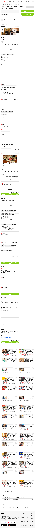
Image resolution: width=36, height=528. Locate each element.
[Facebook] (5, 522)
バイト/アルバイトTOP (4, 507)
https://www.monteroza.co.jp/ (6, 337)
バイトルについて (23, 524)
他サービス (26, 1)
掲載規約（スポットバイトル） (24, 522)
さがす (10, 1)
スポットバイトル (32, 515)
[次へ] (18, 27)
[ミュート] (16, 161)
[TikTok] (14, 522)
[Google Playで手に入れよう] (12, 525)
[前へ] (16, 27)
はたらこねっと (32, 522)
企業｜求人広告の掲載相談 (24, 525)
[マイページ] (33, 1)
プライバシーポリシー (23, 516)
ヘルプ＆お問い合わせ (23, 514)
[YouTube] (8, 522)
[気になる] (16, 349)
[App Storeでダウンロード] (4, 525)
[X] (11, 522)
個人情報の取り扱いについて (24, 517)
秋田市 (14, 507)
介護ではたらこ (32, 525)
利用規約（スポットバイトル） (24, 521)
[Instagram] (2, 522)
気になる (14, 1)
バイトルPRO (31, 521)
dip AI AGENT (31, 518)
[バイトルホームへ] (3, 1)
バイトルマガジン (32, 519)
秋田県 (10, 507)
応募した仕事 (20, 1)
